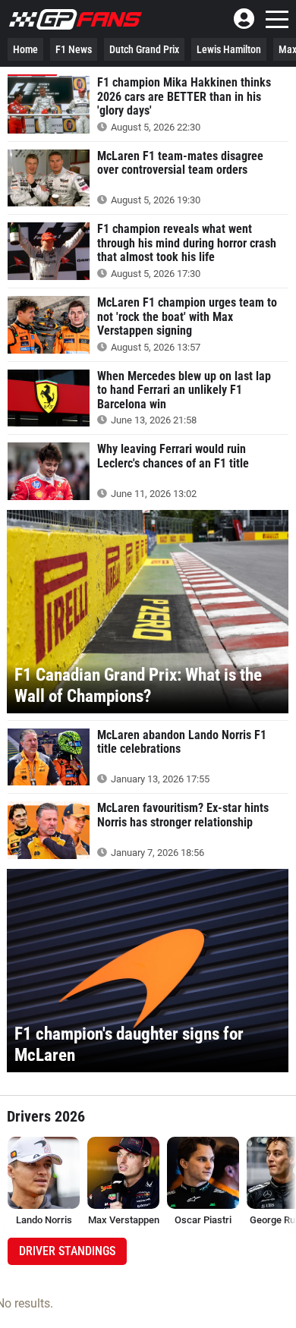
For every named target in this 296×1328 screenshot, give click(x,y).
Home (25, 49)
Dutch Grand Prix (144, 49)
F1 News (73, 49)
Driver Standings (67, 1251)
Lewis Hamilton (229, 49)
